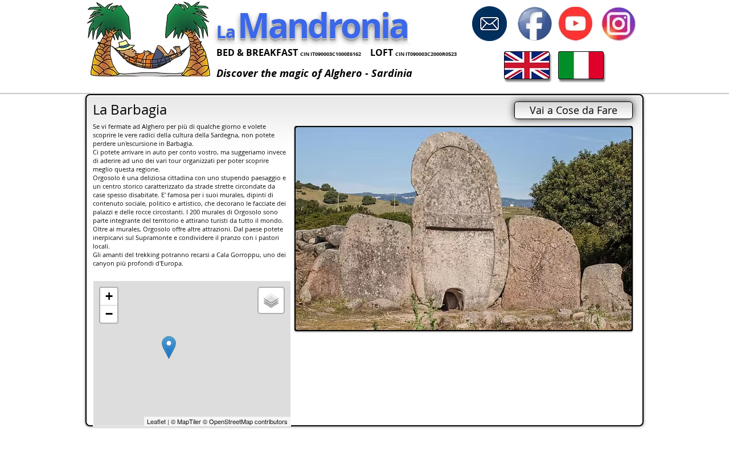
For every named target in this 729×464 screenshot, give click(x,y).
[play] (607, 320)
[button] (463, 228)
